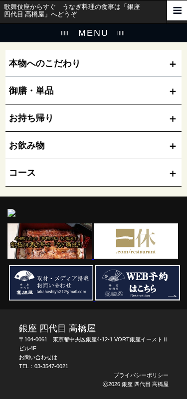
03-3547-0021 (51, 366)
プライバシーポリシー (141, 375)
